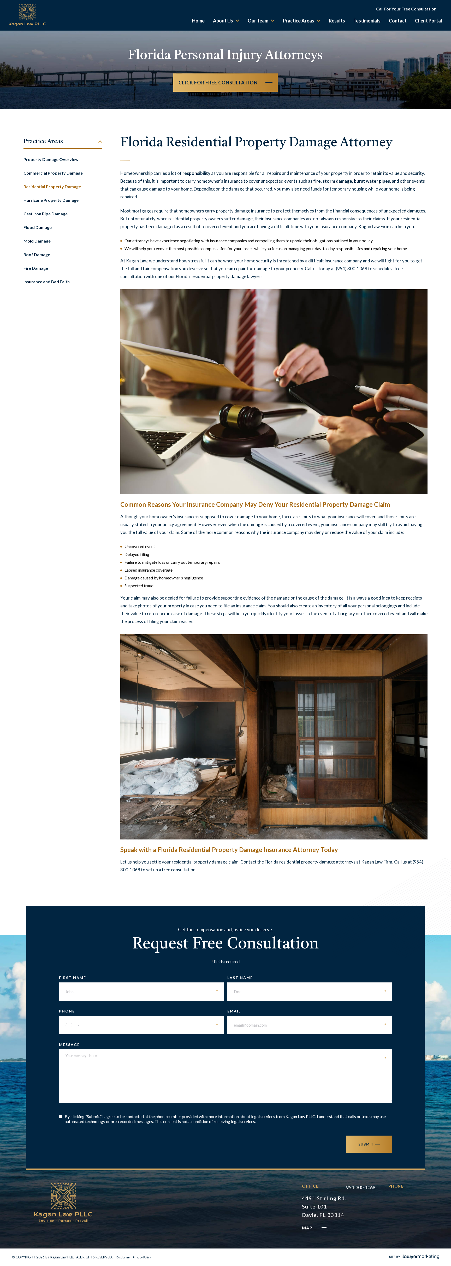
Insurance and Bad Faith (46, 281)
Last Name (307, 977)
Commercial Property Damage (53, 172)
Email (307, 1011)
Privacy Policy (142, 1257)
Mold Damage (37, 240)
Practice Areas (298, 21)
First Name (138, 977)
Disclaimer (123, 1257)
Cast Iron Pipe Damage (45, 213)
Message (223, 1044)
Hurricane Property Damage (51, 200)
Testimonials (367, 21)
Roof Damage (36, 254)
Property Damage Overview (51, 159)
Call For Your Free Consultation (406, 8)
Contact (398, 21)
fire (317, 181)
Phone (138, 1011)
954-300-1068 (360, 1187)
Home (198, 21)
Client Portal (428, 21)
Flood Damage (37, 227)
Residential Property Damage (52, 186)
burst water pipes (372, 181)
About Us (223, 21)
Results (337, 21)
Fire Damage (35, 268)
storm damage (337, 181)
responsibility (196, 173)
